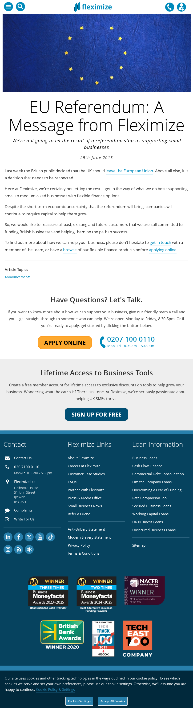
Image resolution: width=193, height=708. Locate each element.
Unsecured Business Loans (154, 530)
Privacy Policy (79, 545)
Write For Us (24, 519)
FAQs (72, 481)
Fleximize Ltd (25, 481)
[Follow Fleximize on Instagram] (8, 549)
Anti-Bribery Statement (86, 529)
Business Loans (144, 457)
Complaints (23, 510)
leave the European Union (129, 170)
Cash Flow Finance (147, 465)
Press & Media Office (85, 497)
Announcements (18, 277)
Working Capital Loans (150, 514)
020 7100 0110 (26, 466)
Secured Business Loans (151, 505)
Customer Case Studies (86, 473)
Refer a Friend (79, 514)
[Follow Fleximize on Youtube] (39, 536)
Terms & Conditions (83, 553)
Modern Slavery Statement (89, 537)
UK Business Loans (147, 522)
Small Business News (85, 505)
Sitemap (138, 545)
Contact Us (23, 457)
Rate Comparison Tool (150, 497)
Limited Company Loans (152, 481)
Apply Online (65, 342)
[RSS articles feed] (18, 549)
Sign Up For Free (96, 414)
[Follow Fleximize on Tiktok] (50, 536)
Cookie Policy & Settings (55, 689)
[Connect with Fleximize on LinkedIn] (8, 536)
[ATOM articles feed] (29, 549)
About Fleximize (81, 457)
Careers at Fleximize (84, 465)
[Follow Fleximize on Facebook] (18, 536)
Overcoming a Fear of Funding (156, 489)
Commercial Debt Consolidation (158, 473)
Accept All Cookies (113, 701)
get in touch (160, 242)
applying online (163, 249)
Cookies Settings (79, 701)
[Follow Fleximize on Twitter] (29, 536)
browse (70, 249)
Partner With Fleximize (86, 489)
